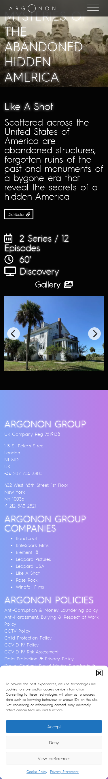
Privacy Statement (64, 771)
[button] (99, 673)
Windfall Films (30, 587)
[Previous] (13, 333)
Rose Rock (26, 580)
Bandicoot (26, 538)
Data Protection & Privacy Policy (39, 659)
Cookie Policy (36, 771)
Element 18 (27, 552)
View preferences (54, 758)
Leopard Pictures (33, 559)
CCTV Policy (17, 631)
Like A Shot (28, 573)
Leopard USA (30, 566)
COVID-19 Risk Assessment (31, 652)
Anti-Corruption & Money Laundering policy (51, 610)
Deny (54, 742)
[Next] (94, 333)
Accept (54, 726)
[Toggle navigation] (93, 8)
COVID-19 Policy (21, 645)
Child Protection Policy (28, 638)
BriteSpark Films (32, 545)
